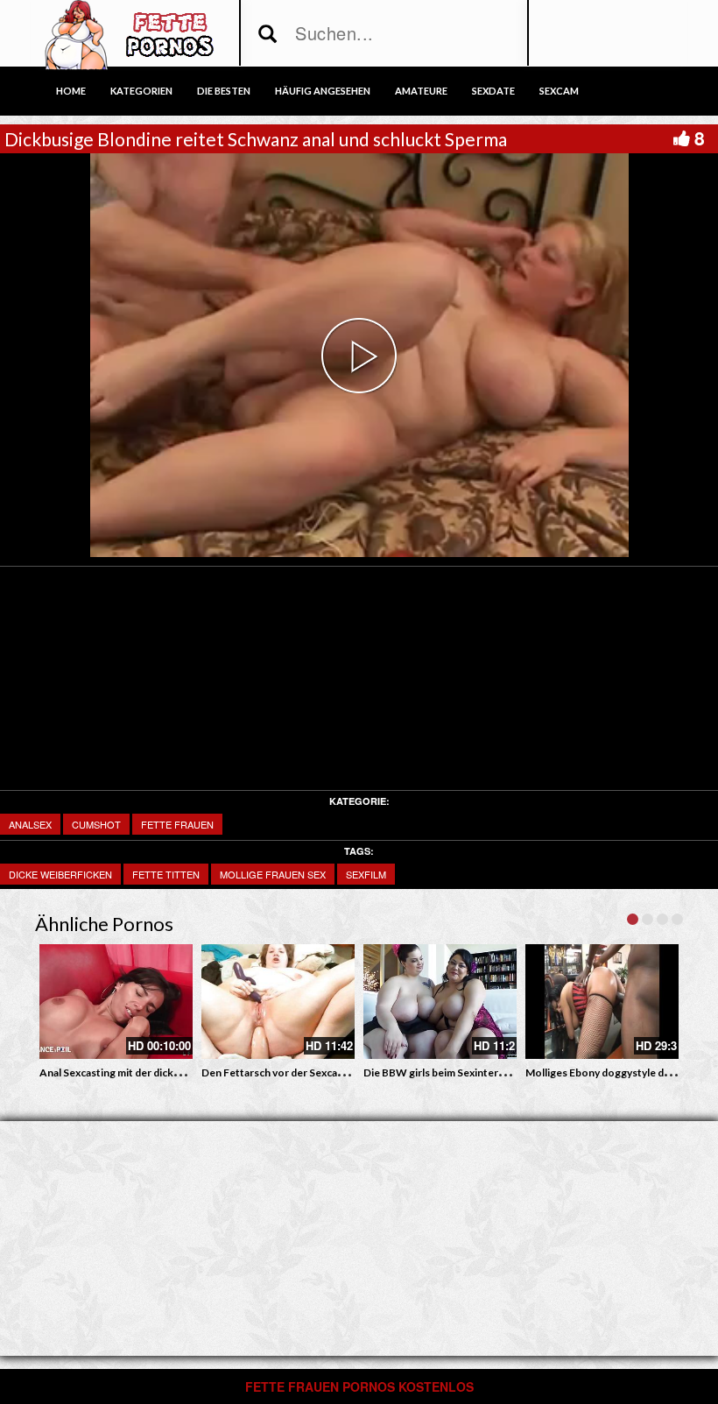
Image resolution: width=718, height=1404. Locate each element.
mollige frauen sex (273, 874)
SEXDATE (493, 90)
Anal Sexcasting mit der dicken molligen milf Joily (156, 1072)
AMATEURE (421, 90)
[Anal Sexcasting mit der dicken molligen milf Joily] (116, 1001)
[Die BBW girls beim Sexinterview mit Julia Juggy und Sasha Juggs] (440, 1001)
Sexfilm (366, 874)
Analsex (30, 824)
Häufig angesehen (322, 90)
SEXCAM (559, 90)
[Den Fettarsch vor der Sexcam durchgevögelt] (278, 1001)
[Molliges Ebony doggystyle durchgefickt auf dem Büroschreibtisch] (602, 1001)
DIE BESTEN (223, 90)
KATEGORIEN (141, 90)
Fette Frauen (177, 824)
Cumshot (96, 824)
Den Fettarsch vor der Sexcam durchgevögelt (310, 1072)
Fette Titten (166, 874)
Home (71, 90)
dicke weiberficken (60, 874)
